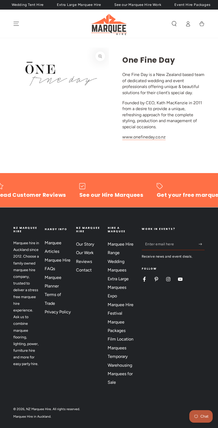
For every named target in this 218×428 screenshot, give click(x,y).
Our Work (85, 252)
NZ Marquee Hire (38, 409)
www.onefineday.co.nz (144, 136)
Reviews (84, 261)
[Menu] (16, 24)
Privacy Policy (58, 311)
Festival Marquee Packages (116, 322)
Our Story (85, 244)
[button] (174, 24)
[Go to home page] (109, 23)
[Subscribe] (202, 244)
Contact (84, 270)
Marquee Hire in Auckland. (32, 416)
